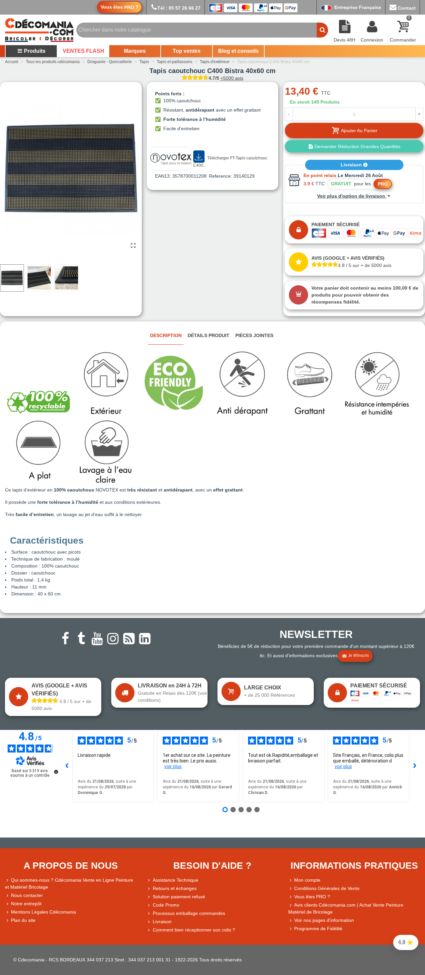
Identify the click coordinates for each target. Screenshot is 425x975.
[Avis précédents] (67, 766)
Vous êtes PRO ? (312, 896)
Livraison (352, 164)
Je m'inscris (358, 655)
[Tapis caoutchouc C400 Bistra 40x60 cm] (133, 246)
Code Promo (166, 905)
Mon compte (307, 880)
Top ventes (187, 51)
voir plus (173, 766)
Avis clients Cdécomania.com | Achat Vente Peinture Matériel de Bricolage (345, 908)
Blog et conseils (238, 51)
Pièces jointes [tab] (254, 335)
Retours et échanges (175, 888)
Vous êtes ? (119, 7)
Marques (135, 51)
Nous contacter (27, 895)
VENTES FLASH (83, 51)
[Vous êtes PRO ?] (291, 897)
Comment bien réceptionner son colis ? (194, 929)
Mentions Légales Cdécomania (43, 912)
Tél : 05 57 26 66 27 (179, 8)
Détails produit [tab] (208, 335)
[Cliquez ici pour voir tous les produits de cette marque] (171, 159)
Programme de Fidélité (318, 928)
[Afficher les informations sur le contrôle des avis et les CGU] (56, 771)
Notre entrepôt (26, 903)
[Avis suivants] (414, 766)
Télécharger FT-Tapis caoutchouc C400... (230, 162)
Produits (34, 51)
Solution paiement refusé (179, 896)
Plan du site (23, 920)
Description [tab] (166, 335)
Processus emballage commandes (189, 913)
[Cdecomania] (39, 30)
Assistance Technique (175, 880)
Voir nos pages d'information (324, 920)
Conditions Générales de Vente (327, 888)
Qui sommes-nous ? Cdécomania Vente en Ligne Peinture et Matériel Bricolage (69, 883)
